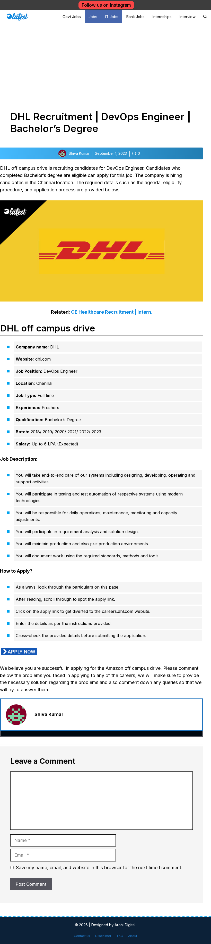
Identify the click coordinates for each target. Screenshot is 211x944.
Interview (187, 16)
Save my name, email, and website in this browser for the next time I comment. (99, 867)
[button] (205, 16)
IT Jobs (111, 16)
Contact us (82, 936)
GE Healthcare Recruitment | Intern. (111, 312)
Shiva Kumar (49, 714)
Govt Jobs (72, 16)
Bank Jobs (135, 16)
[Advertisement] (105, 62)
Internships (162, 16)
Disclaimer (103, 936)
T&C (119, 936)
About (132, 936)
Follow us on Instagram (106, 5)
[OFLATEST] (18, 16)
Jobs (93, 16)
